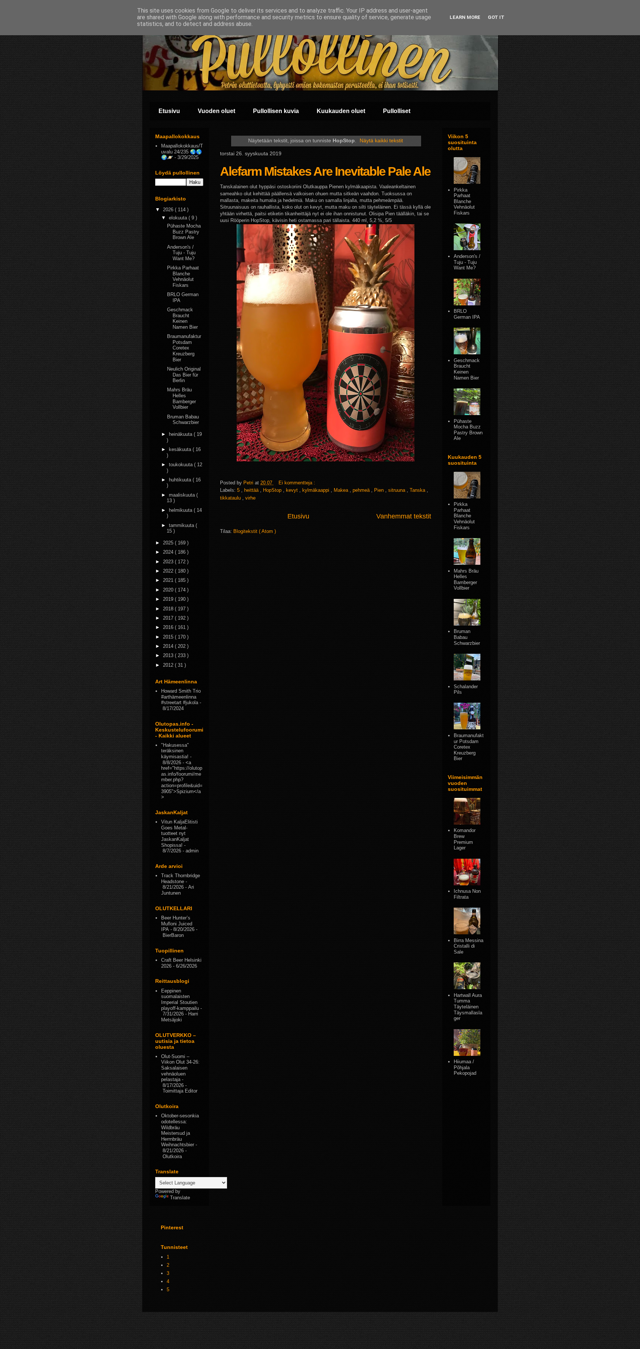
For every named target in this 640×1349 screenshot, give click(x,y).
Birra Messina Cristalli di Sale (468, 946)
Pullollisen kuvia (276, 111)
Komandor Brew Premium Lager (465, 839)
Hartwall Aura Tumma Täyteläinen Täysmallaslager (468, 1006)
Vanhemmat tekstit (403, 516)
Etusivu (169, 111)
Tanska (418, 490)
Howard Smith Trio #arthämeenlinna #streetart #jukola (181, 696)
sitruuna (397, 490)
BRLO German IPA (467, 314)
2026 (169, 209)
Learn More (465, 17)
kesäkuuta (181, 449)
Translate (180, 1197)
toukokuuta (181, 464)
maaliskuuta (182, 495)
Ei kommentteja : (298, 482)
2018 (169, 608)
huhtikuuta (181, 480)
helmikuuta (181, 510)
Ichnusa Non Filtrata (467, 894)
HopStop (273, 490)
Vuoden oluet (216, 111)
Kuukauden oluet (341, 111)
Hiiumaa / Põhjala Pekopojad (465, 1067)
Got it (496, 17)
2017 (169, 618)
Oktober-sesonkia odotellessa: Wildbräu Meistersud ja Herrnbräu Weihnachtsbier (180, 1130)
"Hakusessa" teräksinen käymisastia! (175, 750)
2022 (169, 571)
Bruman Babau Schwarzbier (183, 419)
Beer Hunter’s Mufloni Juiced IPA (176, 923)
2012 (169, 665)
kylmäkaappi (316, 490)
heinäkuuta (181, 434)
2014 (169, 646)
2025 (169, 543)
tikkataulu (231, 498)
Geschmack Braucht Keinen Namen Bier (182, 318)
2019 (169, 599)
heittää (252, 490)
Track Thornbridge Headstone (180, 878)
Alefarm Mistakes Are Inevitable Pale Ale (325, 171)
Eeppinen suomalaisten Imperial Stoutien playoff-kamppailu (180, 999)
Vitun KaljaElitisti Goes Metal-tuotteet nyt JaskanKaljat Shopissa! (179, 833)
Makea (342, 490)
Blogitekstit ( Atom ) (254, 531)
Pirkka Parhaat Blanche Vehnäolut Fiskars (183, 276)
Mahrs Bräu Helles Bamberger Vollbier (181, 398)
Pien (379, 490)
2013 (169, 655)
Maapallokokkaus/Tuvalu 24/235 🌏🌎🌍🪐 (182, 151)
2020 (169, 590)
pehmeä (362, 490)
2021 (169, 580)
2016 (169, 627)
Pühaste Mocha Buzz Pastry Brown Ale (184, 231)
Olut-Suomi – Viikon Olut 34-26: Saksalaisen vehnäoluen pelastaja (180, 1068)
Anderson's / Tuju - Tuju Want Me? (181, 252)
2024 (169, 552)
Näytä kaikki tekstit (381, 140)
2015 (169, 637)
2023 (169, 561)
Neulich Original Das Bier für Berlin (184, 374)
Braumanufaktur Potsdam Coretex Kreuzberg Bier (184, 348)
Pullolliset (396, 111)
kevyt (292, 490)
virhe (250, 498)
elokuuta (179, 218)
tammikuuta (182, 525)
